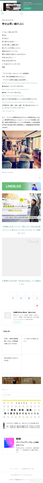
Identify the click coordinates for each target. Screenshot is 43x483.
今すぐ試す (27, 8)
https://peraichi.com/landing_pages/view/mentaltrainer (20, 83)
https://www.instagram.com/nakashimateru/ (15, 89)
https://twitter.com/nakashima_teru (13, 96)
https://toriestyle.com (8, 111)
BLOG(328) (10, 172)
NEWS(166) (4, 172)
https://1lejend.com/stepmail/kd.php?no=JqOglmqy (18, 102)
